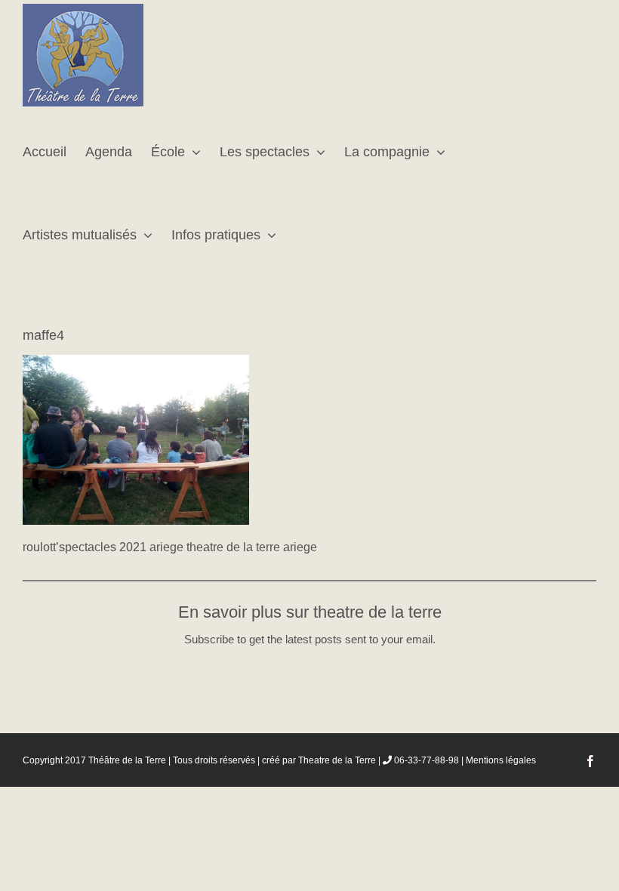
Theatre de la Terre (337, 760)
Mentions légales (501, 760)
